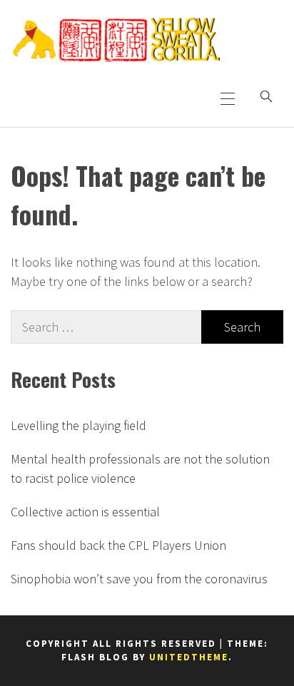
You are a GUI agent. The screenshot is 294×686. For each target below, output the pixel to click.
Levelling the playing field (78, 425)
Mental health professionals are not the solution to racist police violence (140, 468)
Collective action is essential (85, 511)
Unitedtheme (188, 657)
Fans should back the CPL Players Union (118, 545)
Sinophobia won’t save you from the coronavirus (139, 578)
